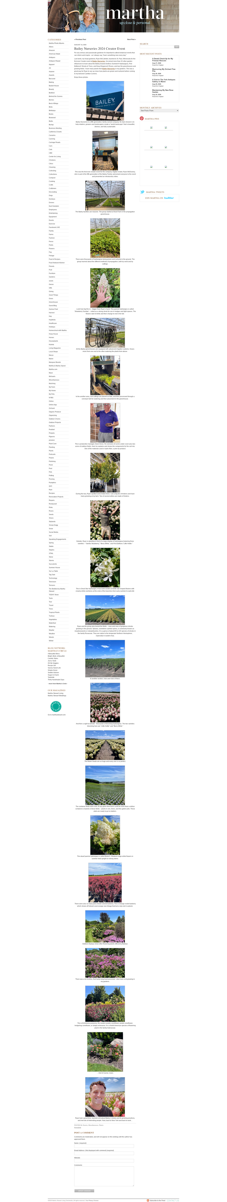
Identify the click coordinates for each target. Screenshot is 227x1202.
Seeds (51, 514)
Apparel (52, 64)
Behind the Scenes (55, 96)
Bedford (52, 93)
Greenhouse (53, 302)
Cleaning (52, 167)
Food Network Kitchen (57, 263)
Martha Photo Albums (56, 43)
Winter (51, 641)
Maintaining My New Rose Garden (162, 91)
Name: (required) (80, 1143)
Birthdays (52, 110)
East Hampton (54, 206)
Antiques (52, 57)
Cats (50, 149)
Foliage (51, 256)
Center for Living (55, 156)
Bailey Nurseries (98, 61)
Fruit (50, 270)
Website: (77, 1158)
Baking (51, 82)
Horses (51, 337)
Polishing (52, 461)
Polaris (51, 458)
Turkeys (52, 616)
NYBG (51, 398)
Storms (51, 560)
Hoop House (53, 334)
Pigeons (52, 437)
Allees (51, 47)
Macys (51, 355)
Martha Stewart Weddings (57, 696)
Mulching (52, 383)
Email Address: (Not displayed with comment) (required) (94, 1150)
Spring (51, 543)
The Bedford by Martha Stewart (57, 590)
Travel (51, 605)
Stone (51, 557)
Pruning (52, 479)
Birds (51, 107)
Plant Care (52, 444)
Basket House (54, 86)
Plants (51, 451)
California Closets (55, 132)
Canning (52, 139)
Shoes (51, 518)
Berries (51, 100)
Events (51, 220)
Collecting (52, 171)
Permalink (77, 1127)
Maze (51, 373)
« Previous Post (80, 39)
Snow (51, 529)
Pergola (52, 433)
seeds (51, 281)
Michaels (52, 376)
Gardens (52, 277)
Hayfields (52, 320)
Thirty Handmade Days (56, 680)
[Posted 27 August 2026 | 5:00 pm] (151, 167)
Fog (50, 252)
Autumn (51, 72)
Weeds (51, 637)
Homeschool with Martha (58, 330)
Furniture (52, 273)
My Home (52, 390)
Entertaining (53, 213)
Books (51, 114)
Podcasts (52, 454)
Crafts (51, 185)
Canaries (52, 135)
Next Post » (131, 39)
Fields (51, 245)
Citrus (51, 164)
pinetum (52, 440)
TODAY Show (54, 595)
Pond (51, 465)
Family (51, 231)
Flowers (52, 248)
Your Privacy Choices (92, 1200)
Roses (51, 511)
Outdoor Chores (54, 419)
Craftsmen (52, 188)
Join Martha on (154, 198)
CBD (50, 153)
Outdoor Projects (55, 422)
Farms (51, 234)
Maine (51, 359)
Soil (50, 536)
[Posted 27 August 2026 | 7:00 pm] (151, 147)
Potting (51, 475)
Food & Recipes (54, 259)
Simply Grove (52, 670)
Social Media (53, 532)
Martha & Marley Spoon (57, 366)
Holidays (52, 327)
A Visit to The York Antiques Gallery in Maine (163, 81)
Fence (51, 241)
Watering (52, 626)
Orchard (52, 408)
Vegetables (53, 619)
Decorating (53, 192)
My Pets (52, 394)
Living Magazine (55, 348)
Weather (52, 634)
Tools (51, 598)
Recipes (52, 493)
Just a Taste (52, 661)
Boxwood (52, 118)
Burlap (51, 125)
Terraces (52, 585)
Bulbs (51, 121)
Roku (51, 507)
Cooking (52, 181)
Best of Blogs (53, 103)
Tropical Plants (54, 612)
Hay (50, 316)
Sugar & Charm (53, 675)
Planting (52, 447)
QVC (50, 486)
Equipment (53, 217)
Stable (51, 546)
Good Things (53, 295)
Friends (51, 266)
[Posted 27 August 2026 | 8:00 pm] (166, 127)
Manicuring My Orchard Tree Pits (163, 70)
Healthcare (53, 323)
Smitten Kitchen (53, 673)
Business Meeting (55, 128)
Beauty (51, 89)
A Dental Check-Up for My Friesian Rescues (162, 60)
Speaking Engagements (57, 539)
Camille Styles (53, 658)
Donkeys (52, 199)
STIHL (51, 553)
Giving (51, 291)
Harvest (51, 313)
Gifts (50, 288)
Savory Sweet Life (54, 668)
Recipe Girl (52, 665)
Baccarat (52, 79)
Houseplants (53, 341)
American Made (54, 54)
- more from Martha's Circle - (58, 683)
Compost (52, 178)
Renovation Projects (56, 497)
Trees (51, 609)
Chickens (52, 160)
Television (52, 582)
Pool (50, 468)
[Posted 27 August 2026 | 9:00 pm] (151, 127)
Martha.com (53, 369)
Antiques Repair (54, 61)
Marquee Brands (55, 362)
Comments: (78, 1165)
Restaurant (53, 504)
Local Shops (53, 352)
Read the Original (157, 65)
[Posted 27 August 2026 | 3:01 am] (166, 167)
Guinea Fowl (53, 309)
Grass (51, 298)
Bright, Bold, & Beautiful (56, 656)
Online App (53, 405)
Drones (51, 202)
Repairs (52, 500)
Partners (52, 426)
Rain (50, 490)
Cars (50, 146)
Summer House (54, 567)
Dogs (51, 195)
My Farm (52, 387)
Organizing (53, 415)
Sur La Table (53, 571)
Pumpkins (52, 483)
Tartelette (51, 677)
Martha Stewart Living (55, 693)
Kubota (51, 344)
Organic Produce (55, 412)
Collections (53, 174)
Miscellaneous (54, 380)
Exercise (52, 224)
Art (50, 68)
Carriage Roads (54, 142)
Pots (50, 472)
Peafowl (52, 429)
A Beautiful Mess (54, 654)
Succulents (53, 564)
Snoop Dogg (53, 525)
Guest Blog (53, 306)
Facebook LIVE (54, 227)
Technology (53, 578)
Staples (51, 550)
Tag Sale (52, 575)
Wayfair (51, 630)
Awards (51, 75)
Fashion (52, 238)
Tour (50, 602)
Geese (51, 284)
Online (51, 401)
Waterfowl (52, 623)
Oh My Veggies (53, 663)
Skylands (52, 521)
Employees (53, 210)
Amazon (52, 50)
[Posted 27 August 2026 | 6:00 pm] (166, 147)
